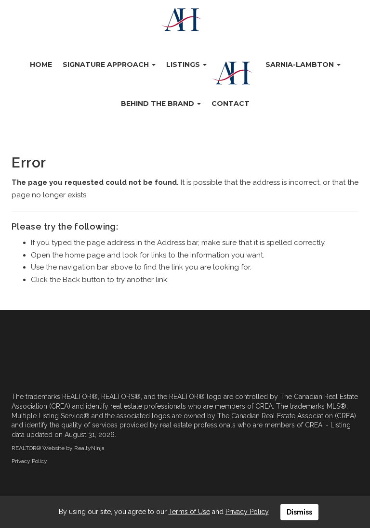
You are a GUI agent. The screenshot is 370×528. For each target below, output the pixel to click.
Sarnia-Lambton (300, 64)
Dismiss (299, 512)
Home (41, 64)
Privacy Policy (29, 461)
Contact (230, 103)
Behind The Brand (158, 103)
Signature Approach (107, 64)
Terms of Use (189, 511)
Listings (184, 64)
